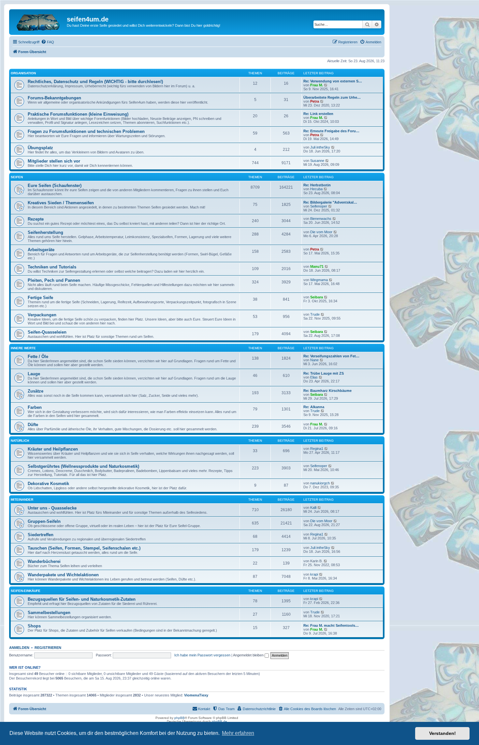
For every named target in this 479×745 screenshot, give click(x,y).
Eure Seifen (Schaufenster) (54, 185)
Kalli (313, 507)
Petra (314, 101)
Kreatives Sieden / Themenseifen (61, 202)
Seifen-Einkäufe (25, 591)
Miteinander (22, 499)
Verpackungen (42, 314)
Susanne (317, 161)
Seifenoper (318, 206)
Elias (314, 377)
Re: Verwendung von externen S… (332, 81)
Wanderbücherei (44, 561)
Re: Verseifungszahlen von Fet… (331, 356)
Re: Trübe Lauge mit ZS (323, 373)
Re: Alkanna (313, 407)
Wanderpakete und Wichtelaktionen (63, 574)
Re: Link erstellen (318, 114)
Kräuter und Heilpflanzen (53, 449)
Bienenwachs (320, 219)
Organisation (23, 73)
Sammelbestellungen (49, 612)
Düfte (33, 424)
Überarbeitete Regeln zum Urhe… (332, 97)
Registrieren (48, 648)
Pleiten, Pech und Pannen (54, 280)
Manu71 (317, 266)
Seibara (316, 297)
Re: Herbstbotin (317, 185)
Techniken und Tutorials (52, 267)
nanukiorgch (320, 483)
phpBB (179, 718)
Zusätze (35, 391)
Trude (315, 314)
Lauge (34, 373)
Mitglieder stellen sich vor (54, 161)
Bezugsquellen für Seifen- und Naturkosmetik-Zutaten (82, 599)
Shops (34, 625)
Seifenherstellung (45, 232)
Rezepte (36, 219)
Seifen (17, 177)
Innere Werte (23, 348)
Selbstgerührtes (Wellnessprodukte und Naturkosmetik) (83, 466)
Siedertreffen (40, 534)
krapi (314, 574)
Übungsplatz (40, 147)
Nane (314, 360)
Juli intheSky (320, 147)
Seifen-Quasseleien (47, 332)
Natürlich (20, 440)
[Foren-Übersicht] (39, 21)
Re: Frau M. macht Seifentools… (331, 625)
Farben (35, 407)
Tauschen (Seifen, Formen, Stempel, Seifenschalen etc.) (84, 548)
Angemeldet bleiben (249, 655)
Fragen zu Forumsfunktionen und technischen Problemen (86, 131)
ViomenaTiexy (196, 695)
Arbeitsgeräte (41, 249)
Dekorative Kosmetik (48, 483)
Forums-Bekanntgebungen (54, 97)
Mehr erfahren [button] (238, 733)
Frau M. (316, 85)
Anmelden (19, 648)
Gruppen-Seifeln (44, 521)
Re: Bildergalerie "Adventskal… (330, 202)
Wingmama (319, 280)
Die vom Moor (321, 232)
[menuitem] (47, 42)
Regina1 (316, 449)
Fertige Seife (40, 297)
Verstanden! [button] (442, 733)
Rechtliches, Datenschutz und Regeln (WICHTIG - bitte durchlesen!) (95, 81)
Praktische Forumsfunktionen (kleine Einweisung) (78, 114)
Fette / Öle (38, 356)
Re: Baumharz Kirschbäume (327, 391)
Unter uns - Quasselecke (52, 508)
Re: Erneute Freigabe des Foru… (331, 131)
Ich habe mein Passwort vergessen (202, 655)
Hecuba (316, 189)
